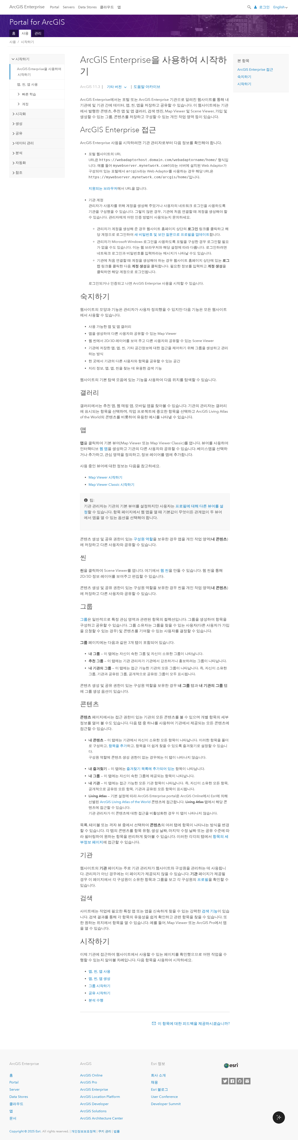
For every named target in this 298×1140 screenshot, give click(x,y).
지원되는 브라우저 (103, 188)
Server (14, 1089)
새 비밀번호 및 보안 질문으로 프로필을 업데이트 (171, 234)
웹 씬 (164, 570)
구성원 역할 (143, 539)
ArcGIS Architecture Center (101, 1118)
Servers (69, 7)
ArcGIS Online (91, 1075)
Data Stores (87, 7)
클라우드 (107, 7)
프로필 (202, 879)
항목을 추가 (118, 746)
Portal (54, 7)
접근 (255, 69)
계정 (25, 104)
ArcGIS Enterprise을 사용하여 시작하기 (39, 72)
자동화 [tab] (20, 163)
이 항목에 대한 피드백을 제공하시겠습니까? (194, 1023)
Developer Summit (166, 1104)
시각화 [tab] (20, 114)
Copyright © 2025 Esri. (25, 1131)
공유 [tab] (18, 133)
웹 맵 (103, 448)
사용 (25, 33)
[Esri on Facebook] (232, 1081)
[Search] (249, 7)
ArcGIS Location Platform (100, 1097)
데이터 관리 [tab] (24, 143)
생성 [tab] (18, 124)
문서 (12, 1118)
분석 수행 (96, 1000)
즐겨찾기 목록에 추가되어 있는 (151, 769)
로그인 (264, 7)
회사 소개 (158, 1075)
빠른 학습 (29, 94)
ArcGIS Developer (94, 1104)
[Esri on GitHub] (239, 1081)
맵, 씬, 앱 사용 (27, 84)
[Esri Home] (230, 1065)
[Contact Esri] (247, 1081)
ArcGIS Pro (88, 1082)
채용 (154, 1082)
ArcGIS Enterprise (27, 6)
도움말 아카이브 (146, 86)
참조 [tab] (18, 172)
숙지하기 (244, 77)
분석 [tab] (18, 153)
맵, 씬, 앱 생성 (99, 979)
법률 (117, 1131)
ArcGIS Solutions (93, 1111)
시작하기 (27, 42)
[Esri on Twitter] (225, 1081)
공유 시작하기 (99, 993)
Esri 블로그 (159, 1089)
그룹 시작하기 (99, 986)
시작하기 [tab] (22, 59)
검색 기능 (210, 911)
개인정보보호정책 (83, 1131)
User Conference (164, 1097)
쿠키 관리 (104, 1131)
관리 (37, 33)
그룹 (83, 619)
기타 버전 (114, 87)
